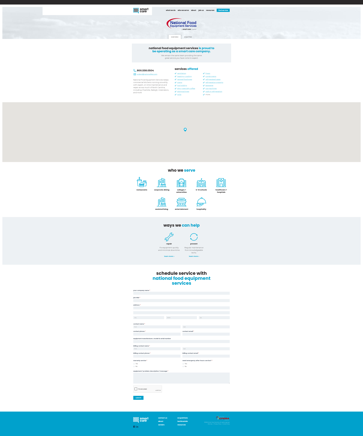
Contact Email (188, 331)
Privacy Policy (217, 424)
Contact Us (162, 418)
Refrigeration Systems (214, 82)
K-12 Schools (201, 190)
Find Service (223, 10)
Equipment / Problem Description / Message (150, 371)
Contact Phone (139, 331)
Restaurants (141, 190)
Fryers (208, 73)
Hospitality (201, 209)
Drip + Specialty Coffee (186, 88)
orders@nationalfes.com (147, 74)
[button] (185, 130)
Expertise (188, 37)
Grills (179, 94)
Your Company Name (141, 290)
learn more (168, 256)
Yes (136, 364)
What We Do (170, 10)
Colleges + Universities (181, 191)
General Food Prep (184, 79)
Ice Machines (211, 88)
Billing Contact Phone (141, 353)
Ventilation (181, 73)
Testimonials (182, 421)
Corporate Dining (161, 190)
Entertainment (181, 209)
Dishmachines (183, 91)
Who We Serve (183, 10)
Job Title (136, 297)
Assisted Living (161, 209)
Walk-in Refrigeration (214, 91)
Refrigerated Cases (213, 79)
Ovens (179, 82)
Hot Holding (182, 85)
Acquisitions (182, 418)
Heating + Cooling (184, 76)
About (193, 10)
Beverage (209, 85)
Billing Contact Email (190, 353)
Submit (138, 398)
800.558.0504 (145, 70)
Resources (210, 10)
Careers (161, 425)
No (136, 366)
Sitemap (210, 424)
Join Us (201, 10)
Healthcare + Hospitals (221, 191)
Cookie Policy (226, 424)
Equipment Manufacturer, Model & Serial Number (152, 338)
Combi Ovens (211, 76)
